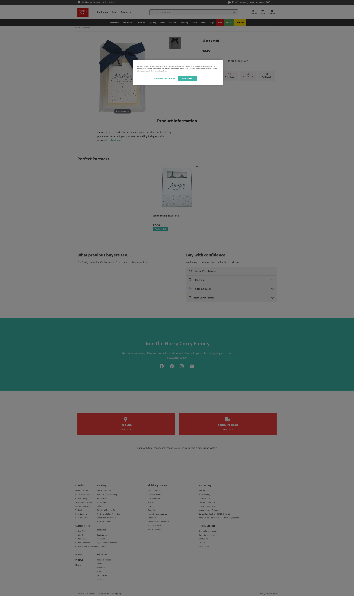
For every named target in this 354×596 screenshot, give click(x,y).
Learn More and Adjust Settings (165, 78)
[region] (178, 72)
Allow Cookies (187, 78)
